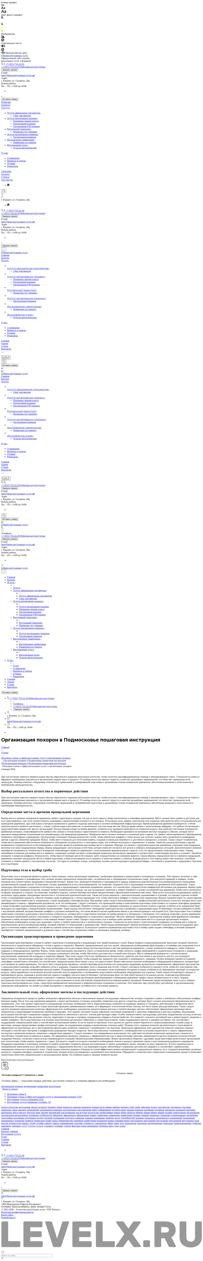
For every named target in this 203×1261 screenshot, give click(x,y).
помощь (89, 1118)
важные (77, 1107)
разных (111, 1120)
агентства (13, 1107)
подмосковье (30, 1086)
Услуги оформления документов (24, 113)
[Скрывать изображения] (2, 40)
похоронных (7, 1120)
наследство (93, 1112)
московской (54, 1112)
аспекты (42, 1107)
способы (78, 1123)
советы (55, 1123)
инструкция (55, 1086)
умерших (16, 1126)
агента (4, 1107)
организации (193, 1112)
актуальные (24, 1107)
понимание (99, 1118)
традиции (142, 1123)
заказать (22, 1110)
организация (7, 1086)
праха (55, 1120)
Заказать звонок (9, 70)
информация (104, 1110)
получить (70, 1118)
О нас (4, 153)
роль (197, 1120)
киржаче (139, 1110)
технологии (130, 1123)
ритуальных (188, 1120)
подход (40, 1118)
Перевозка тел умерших (25, 131)
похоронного (162, 1118)
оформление (69, 1115)
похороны (19, 1120)
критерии (190, 1110)
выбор (109, 1107)
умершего (6, 1126)
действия (145, 1107)
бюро (59, 1107)
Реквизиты (12, 166)
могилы (31, 1112)
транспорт (168, 1123)
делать (154, 1107)
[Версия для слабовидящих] (6, 357)
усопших (58, 1126)
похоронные (188, 1118)
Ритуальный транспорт (19, 129)
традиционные (154, 1123)
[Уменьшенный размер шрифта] (2, 5)
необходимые (106, 1112)
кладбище (159, 1110)
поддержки (30, 1118)
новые (117, 1112)
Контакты (7, 179)
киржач (130, 1110)
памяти (93, 1115)
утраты (67, 1126)
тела (122, 1123)
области (131, 1112)
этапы (122, 1126)
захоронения (46, 1110)
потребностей (128, 1118)
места (15, 1112)
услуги (39, 1126)
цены (83, 1126)
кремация (180, 1110)
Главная (6, 102)
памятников (127, 1115)
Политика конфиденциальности (17, 1212)
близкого (51, 1107)
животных (6, 1110)
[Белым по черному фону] (2, 21)
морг (38, 1112)
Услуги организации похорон (22, 118)
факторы (76, 1126)
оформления (82, 1115)
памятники (114, 1115)
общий (161, 1112)
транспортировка (183, 1123)
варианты (86, 1107)
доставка (186, 1107)
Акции (5, 174)
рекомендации (122, 1120)
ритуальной (150, 1120)
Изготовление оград (17, 145)
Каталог (6, 105)
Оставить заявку (9, 99)
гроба (137, 1107)
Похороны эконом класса (26, 121)
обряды (139, 1112)
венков (95, 1107)
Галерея (6, 171)
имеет (95, 1110)
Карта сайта (7, 1215)
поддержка (18, 1118)
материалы (6, 1112)
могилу (22, 1112)
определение (179, 1112)
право (48, 1120)
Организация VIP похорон (26, 126)
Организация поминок (24, 137)
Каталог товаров (9, 1131)
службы (40, 1123)
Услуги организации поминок (22, 134)
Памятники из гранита (24, 142)
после (117, 1118)
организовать (21, 1115)
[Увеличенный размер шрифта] (3, 12)
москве (44, 1112)
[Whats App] (8, 185)
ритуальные (162, 1120)
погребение (192, 1115)
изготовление (70, 1110)
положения (58, 1118)
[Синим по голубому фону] (2, 24)
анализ (34, 1107)
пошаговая (42, 1086)
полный (49, 1118)
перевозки (165, 1115)
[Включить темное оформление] (3, 249)
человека (103, 1126)
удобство (196, 1123)
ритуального (136, 1120)
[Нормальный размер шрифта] (3, 8)
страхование (100, 1123)
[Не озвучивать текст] (2, 50)
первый (145, 1115)
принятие (78, 1120)
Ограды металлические (25, 148)
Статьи (5, 177)
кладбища (149, 1110)
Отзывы (11, 163)
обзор (123, 1112)
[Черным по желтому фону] (2, 28)
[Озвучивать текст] (3, 46)
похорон (19, 1086)
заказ (14, 1110)
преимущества (65, 1120)
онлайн (168, 1112)
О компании (13, 158)
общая (147, 1112)
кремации (170, 1110)
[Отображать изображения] (3, 37)
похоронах (149, 1118)
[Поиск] (3, 191)
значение (57, 1110)
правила (29, 1120)
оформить (58, 1115)
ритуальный (175, 1120)
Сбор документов (22, 115)
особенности (45, 1115)
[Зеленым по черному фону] (2, 31)
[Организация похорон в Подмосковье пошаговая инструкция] (33, 763)
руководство (15, 1123)
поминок (79, 1118)
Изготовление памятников (21, 140)
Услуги (5, 107)
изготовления (84, 1110)
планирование (178, 1115)
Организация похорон (24, 123)
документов (164, 1107)
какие (123, 1110)
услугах (32, 1126)
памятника (102, 1115)
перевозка (155, 1115)
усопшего (49, 1126)
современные (66, 1123)
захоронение (33, 1110)
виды (102, 1107)
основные (34, 1115)
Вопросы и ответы (16, 161)
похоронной (176, 1118)
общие (153, 1112)
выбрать (125, 1107)
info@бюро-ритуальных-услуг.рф (18, 75)
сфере (110, 1123)
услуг (24, 1126)
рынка (25, 1123)
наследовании (68, 1112)
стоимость (88, 1123)
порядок (110, 1118)
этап (116, 1126)
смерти (48, 1123)
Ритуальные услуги (11, 1134)
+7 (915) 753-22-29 (15, 64)
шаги (111, 1126)
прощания (101, 1120)
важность (68, 1107)
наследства (81, 1112)
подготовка (7, 1118)
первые (137, 1115)
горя (131, 1107)
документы (176, 1107)
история (116, 1110)
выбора (116, 1107)
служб (32, 1123)
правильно (39, 1120)
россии (4, 1123)
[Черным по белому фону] (2, 18)
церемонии (92, 1126)
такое (116, 1123)
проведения (90, 1120)
